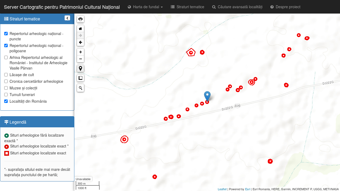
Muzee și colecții (23, 87)
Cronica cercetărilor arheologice (36, 81)
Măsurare (80, 78)
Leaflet (222, 189)
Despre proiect (287, 6)
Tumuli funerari (22, 94)
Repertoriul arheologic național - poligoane (36, 48)
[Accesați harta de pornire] (80, 28)
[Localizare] (80, 68)
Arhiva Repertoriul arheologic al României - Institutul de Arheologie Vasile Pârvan (38, 63)
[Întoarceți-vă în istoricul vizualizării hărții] (80, 42)
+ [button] (80, 52)
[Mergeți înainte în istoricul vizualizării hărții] (80, 35)
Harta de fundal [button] (145, 6)
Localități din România (28, 101)
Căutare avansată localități (239, 6)
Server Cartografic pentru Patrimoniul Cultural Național (62, 6)
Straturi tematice (189, 6)
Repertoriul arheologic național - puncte (36, 36)
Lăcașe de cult (22, 74)
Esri (247, 189)
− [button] (80, 59)
